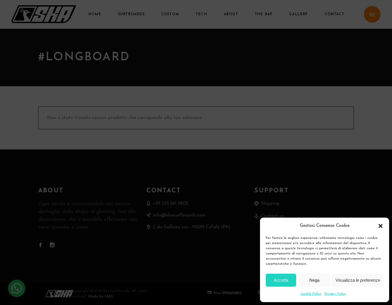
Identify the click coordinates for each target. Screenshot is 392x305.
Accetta (281, 280)
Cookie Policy (311, 294)
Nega (314, 280)
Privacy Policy (335, 294)
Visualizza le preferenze (357, 280)
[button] (380, 226)
